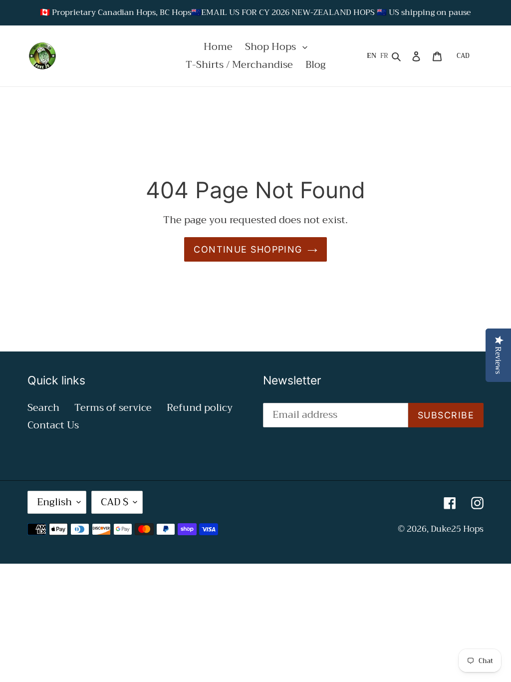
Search (43, 407)
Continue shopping (248, 249)
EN (371, 56)
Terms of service (113, 407)
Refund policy (200, 407)
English (54, 502)
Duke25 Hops (457, 529)
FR (384, 56)
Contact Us (53, 425)
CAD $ (114, 502)
